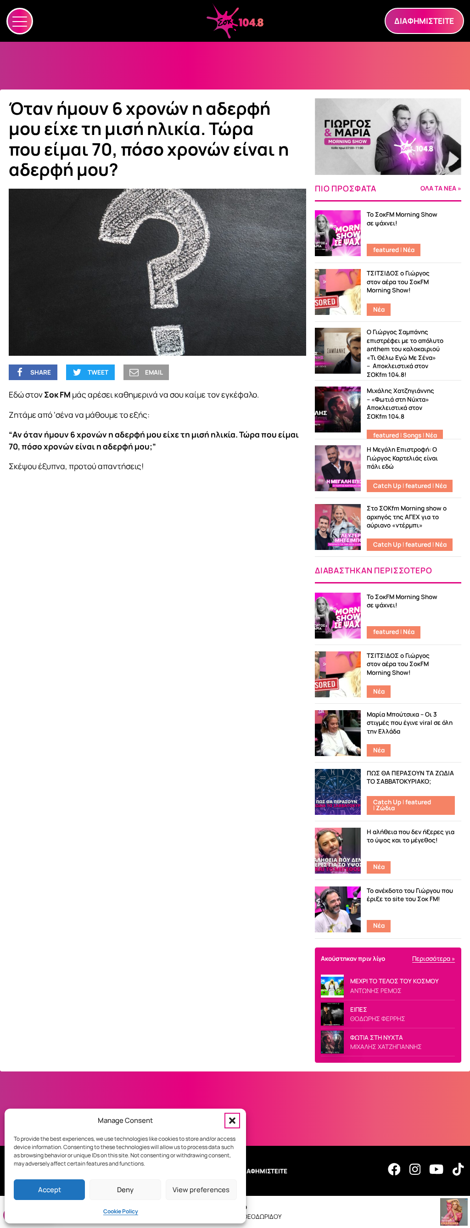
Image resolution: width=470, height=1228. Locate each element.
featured (386, 250)
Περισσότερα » (433, 958)
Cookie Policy (120, 1211)
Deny (125, 1189)
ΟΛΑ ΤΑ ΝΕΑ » (440, 188)
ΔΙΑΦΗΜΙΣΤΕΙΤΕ (264, 1171)
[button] (232, 1120)
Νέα (408, 250)
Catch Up (387, 486)
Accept (49, 1189)
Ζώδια (385, 808)
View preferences (201, 1189)
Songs (412, 435)
